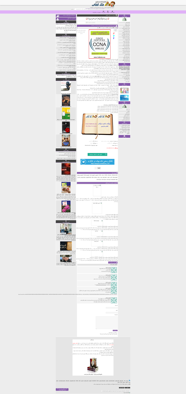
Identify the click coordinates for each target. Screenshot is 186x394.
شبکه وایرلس (83, 177)
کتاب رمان (128, 75)
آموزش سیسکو (80, 175)
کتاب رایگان (86, 380)
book (97, 380)
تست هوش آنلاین (126, 117)
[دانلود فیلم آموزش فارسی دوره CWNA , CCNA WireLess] (114, 33)
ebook (77, 380)
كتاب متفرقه (127, 39)
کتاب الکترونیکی (72, 380)
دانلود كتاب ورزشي (126, 45)
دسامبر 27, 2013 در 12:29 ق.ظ (104, 283)
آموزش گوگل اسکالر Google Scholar (112, 214)
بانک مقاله (128, 112)
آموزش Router (86, 175)
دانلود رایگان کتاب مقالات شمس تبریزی (125, 130)
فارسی (79, 177)
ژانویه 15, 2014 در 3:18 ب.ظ (105, 276)
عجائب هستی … (124, 125)
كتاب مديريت (127, 54)
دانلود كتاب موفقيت (126, 34)
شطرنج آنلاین (127, 114)
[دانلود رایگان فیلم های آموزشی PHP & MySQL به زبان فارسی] (97, 225)
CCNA (99, 175)
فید (127, 387)
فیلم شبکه (113, 179)
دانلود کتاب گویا (111, 380)
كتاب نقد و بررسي (126, 51)
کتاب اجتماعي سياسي (126, 28)
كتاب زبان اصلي (127, 55)
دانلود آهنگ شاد (127, 78)
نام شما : (116, 305)
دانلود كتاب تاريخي (126, 26)
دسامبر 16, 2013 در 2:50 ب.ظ (105, 289)
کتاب (121, 382)
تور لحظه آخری (127, 79)
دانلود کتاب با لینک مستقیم (96, 154)
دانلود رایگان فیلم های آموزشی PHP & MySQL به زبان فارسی (107, 226)
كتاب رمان (128, 22)
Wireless (109, 175)
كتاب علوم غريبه (127, 31)
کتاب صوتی (117, 380)
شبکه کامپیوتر (88, 177)
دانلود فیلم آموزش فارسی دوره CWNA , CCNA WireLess (103, 25)
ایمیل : (116, 310)
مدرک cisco (104, 179)
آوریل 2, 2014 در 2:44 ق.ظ (105, 268)
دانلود (109, 177)
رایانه (99, 177)
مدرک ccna (109, 179)
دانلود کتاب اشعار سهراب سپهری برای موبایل (68, 37)
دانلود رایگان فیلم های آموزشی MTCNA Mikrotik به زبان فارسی (107, 236)
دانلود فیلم (105, 177)
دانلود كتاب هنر (127, 47)
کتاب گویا (121, 380)
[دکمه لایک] (99, 168)
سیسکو (95, 177)
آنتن (111, 177)
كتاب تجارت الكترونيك (126, 35)
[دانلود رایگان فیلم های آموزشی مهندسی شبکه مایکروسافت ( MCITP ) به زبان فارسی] (97, 256)
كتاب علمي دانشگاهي (126, 32)
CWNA (105, 175)
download (94, 380)
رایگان (107, 380)
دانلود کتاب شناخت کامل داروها (70, 59)
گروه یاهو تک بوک (126, 118)
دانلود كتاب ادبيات (126, 44)
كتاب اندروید (127, 23)
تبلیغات (107, 12)
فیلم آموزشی (110, 27)
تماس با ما (103, 12)
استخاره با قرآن (127, 115)
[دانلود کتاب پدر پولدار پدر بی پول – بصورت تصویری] (97, 195)
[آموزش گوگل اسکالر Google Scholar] (97, 213)
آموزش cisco (92, 175)
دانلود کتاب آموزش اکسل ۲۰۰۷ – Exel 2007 (67, 65)
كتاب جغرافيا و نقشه (126, 48)
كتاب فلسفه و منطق (126, 60)
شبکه (93, 177)
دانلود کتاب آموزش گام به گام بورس (69, 42)
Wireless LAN (114, 175)
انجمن (128, 111)
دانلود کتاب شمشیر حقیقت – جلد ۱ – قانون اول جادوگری (125, 132)
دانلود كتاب (100, 374)
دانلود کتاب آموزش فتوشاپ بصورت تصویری (68, 39)
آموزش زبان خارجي (126, 38)
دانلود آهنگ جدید (126, 73)
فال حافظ (128, 109)
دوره (101, 177)
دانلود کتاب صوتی (102, 380)
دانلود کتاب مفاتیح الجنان (71, 61)
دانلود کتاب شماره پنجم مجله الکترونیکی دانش (67, 155)
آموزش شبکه (115, 177)
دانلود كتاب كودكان (126, 29)
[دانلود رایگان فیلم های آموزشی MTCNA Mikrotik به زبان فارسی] (97, 235)
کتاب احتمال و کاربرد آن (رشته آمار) (125, 127)
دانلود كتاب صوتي (126, 57)
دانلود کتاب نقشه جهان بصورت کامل (69, 67)
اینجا (97, 350)
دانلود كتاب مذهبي (126, 41)
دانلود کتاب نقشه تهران (71, 70)
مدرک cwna (99, 179)
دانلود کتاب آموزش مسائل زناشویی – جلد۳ (68, 47)
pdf (79, 380)
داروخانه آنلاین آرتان (126, 76)
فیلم (116, 179)
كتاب (118, 382)
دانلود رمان (128, 81)
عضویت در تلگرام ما (97, 12)
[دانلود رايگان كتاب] (124, 21)
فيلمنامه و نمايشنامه (126, 52)
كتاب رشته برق (127, 61)
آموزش (96, 175)
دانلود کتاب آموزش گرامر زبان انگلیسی (69, 57)
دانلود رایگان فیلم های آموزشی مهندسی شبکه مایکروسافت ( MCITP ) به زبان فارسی (104, 257)
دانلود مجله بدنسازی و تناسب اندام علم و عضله (67, 152)
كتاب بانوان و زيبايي (126, 50)
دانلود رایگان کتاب (62, 380)
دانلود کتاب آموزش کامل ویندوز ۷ (70, 62)
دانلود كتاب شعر (127, 42)
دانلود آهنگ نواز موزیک (125, 72)
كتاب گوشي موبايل (126, 58)
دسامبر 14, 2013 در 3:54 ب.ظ (105, 298)
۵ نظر (98, 27)
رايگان (124, 382)
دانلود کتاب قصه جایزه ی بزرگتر (70, 153)
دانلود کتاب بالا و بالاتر (72, 156)
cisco (103, 175)
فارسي (82, 380)
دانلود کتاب (112, 12)
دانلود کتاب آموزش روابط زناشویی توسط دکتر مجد (67, 52)
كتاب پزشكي (127, 25)
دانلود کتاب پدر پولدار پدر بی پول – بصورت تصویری (109, 196)
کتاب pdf (67, 380)
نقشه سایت (122, 387)
